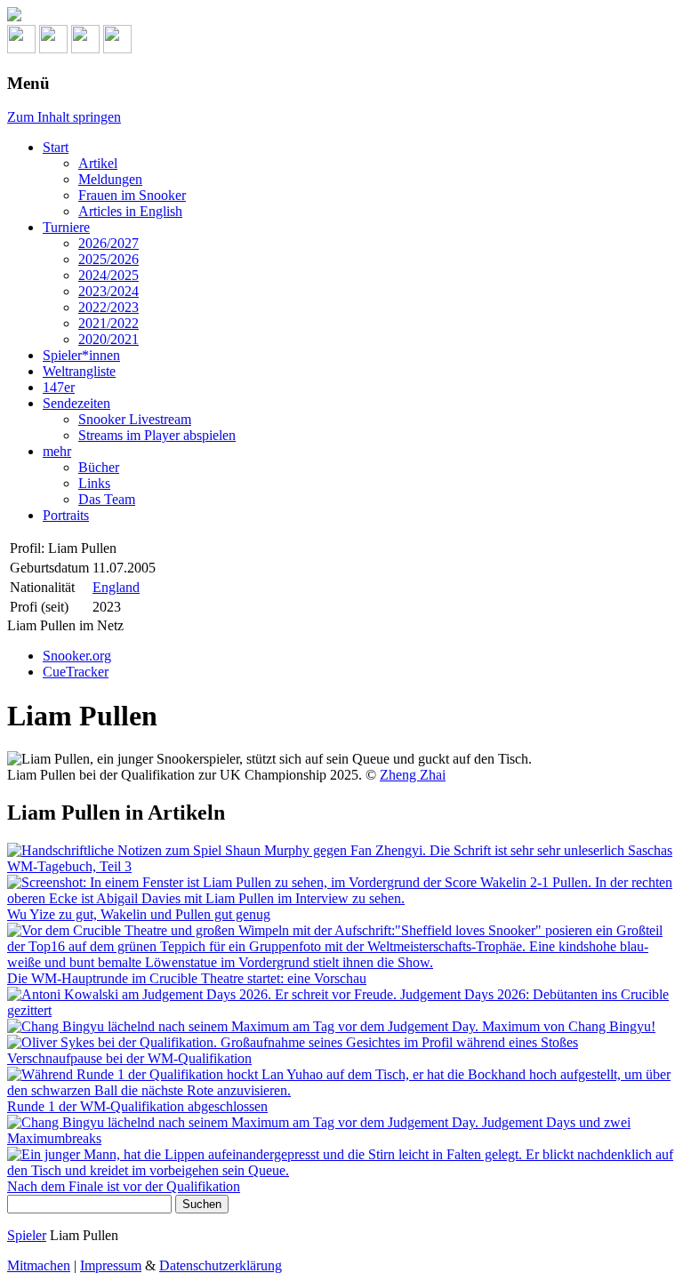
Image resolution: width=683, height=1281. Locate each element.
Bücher (98, 467)
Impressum (110, 1265)
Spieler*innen (81, 355)
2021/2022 (108, 323)
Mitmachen (38, 1265)
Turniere (66, 227)
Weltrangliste (79, 371)
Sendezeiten (76, 403)
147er (59, 387)
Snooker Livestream (134, 419)
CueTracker (75, 671)
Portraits (66, 515)
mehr (57, 451)
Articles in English (130, 211)
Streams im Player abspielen (157, 435)
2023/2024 (108, 291)
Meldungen (110, 179)
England (116, 587)
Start (55, 147)
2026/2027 (108, 243)
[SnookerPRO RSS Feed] (21, 48)
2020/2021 (108, 339)
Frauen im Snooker (132, 195)
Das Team (106, 499)
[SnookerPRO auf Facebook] (85, 48)
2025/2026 (108, 259)
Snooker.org (77, 655)
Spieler (26, 1235)
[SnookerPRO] (341, 16)
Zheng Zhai (413, 774)
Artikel (97, 163)
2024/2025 (108, 275)
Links (94, 483)
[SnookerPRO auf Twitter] (117, 48)
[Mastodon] (53, 48)
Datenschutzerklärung (220, 1265)
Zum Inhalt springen (64, 116)
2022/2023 (108, 307)
